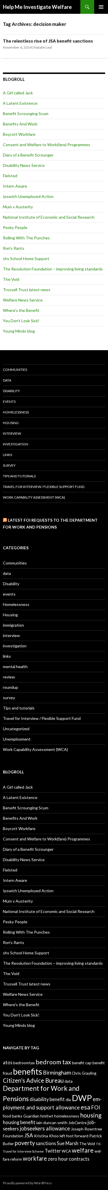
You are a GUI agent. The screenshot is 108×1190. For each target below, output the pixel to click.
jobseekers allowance (45, 1128)
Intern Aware (15, 186)
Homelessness (16, 412)
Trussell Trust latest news (26, 289)
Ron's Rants (13, 248)
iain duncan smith (51, 1122)
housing (91, 1115)
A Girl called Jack (18, 92)
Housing (11, 423)
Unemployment (17, 739)
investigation (15, 444)
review (9, 676)
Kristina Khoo (46, 1135)
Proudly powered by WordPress (27, 1183)
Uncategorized (16, 728)
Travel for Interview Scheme (23, 1151)
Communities (15, 369)
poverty (25, 1142)
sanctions (46, 1143)
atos (7, 1062)
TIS (98, 1144)
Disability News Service (24, 165)
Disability (11, 391)
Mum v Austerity (18, 206)
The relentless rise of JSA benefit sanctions (48, 40)
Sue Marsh (67, 1143)
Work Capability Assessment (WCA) (34, 497)
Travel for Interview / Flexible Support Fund (43, 487)
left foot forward (74, 1135)
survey (9, 465)
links (7, 455)
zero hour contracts (68, 1159)
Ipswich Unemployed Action (28, 196)
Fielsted (10, 175)
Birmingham (57, 1072)
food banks (12, 1115)
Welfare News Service (23, 300)
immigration (13, 625)
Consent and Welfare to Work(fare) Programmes (46, 144)
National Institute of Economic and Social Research (48, 217)
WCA (66, 1151)
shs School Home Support (26, 258)
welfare (83, 1150)
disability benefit (47, 1099)
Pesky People (15, 227)
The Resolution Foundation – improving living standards (53, 268)
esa (85, 1107)
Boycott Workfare (19, 134)
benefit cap (82, 1062)
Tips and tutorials (19, 476)
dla (68, 1099)
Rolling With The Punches (26, 237)
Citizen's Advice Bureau (33, 1080)
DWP (82, 1098)
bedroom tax (53, 1062)
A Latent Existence (20, 103)
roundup (10, 687)
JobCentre (77, 1122)
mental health (15, 666)
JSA (28, 1135)
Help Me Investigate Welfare (37, 7)
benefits (27, 1071)
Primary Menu (101, 7)
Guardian (31, 1115)
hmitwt (46, 1115)
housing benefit (19, 1122)
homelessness (66, 1115)
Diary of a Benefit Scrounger (28, 154)
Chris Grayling (84, 1073)
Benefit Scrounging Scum (25, 113)
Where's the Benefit (21, 310)
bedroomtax (24, 1062)
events (9, 401)
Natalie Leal (43, 47)
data (7, 380)
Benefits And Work (20, 123)
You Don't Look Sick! (21, 320)
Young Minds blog (19, 331)
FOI (95, 1107)
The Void (11, 279)
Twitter (53, 1150)
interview (12, 433)
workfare (35, 1158)
